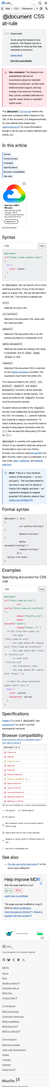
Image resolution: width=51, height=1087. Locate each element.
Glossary (6, 1064)
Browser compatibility (14, 171)
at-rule (27, 111)
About (5, 973)
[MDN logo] (7, 946)
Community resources (13, 1016)
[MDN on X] (13, 960)
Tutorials (6, 1059)
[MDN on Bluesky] (8, 960)
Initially (5, 720)
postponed (7, 724)
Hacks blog (7, 1069)
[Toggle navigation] (46, 3)
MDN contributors (22, 908)
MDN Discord (9, 1026)
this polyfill (35, 453)
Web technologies (11, 1045)
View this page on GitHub (16, 912)
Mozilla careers (9, 983)
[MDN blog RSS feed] (23, 960)
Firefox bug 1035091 (19, 500)
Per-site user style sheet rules (22, 864)
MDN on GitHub (10, 1031)
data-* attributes (21, 460)
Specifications (11, 167)
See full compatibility (21, 60)
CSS (21, 111)
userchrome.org (10, 127)
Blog (4, 978)
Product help (8, 998)
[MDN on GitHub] (3, 960)
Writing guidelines (10, 1021)
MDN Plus (7, 993)
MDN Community (10, 1011)
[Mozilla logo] (11, 1080)
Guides (5, 1054)
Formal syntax (11, 158)
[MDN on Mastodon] (18, 960)
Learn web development (14, 1049)
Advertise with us (10, 988)
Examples (8, 163)
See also (8, 176)
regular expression (20, 372)
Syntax (7, 154)
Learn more (16, 55)
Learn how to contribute (16, 896)
